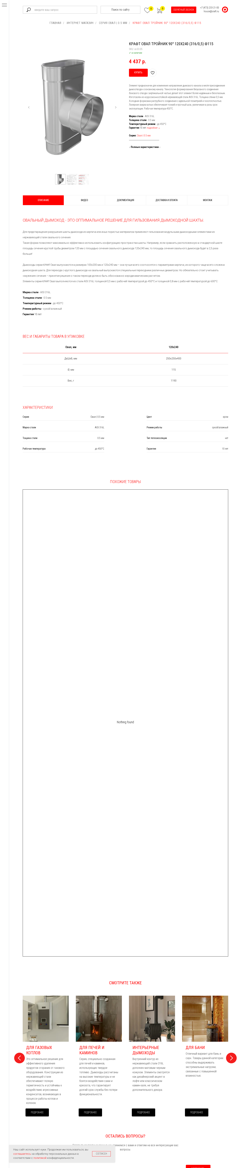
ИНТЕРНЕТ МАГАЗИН (80, 23)
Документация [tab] (125, 200)
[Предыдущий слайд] (29, 107)
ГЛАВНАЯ (55, 23)
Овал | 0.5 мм (144, 135)
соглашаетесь (22, 1153)
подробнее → (153, 127)
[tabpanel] (125, 264)
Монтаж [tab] (207, 200)
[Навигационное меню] (4, 5)
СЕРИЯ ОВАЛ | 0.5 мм (113, 23)
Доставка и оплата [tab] (167, 200)
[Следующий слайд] (115, 107)
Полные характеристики (145, 147)
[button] (183, 10)
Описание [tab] (43, 200)
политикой (40, 1157)
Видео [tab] (84, 200)
